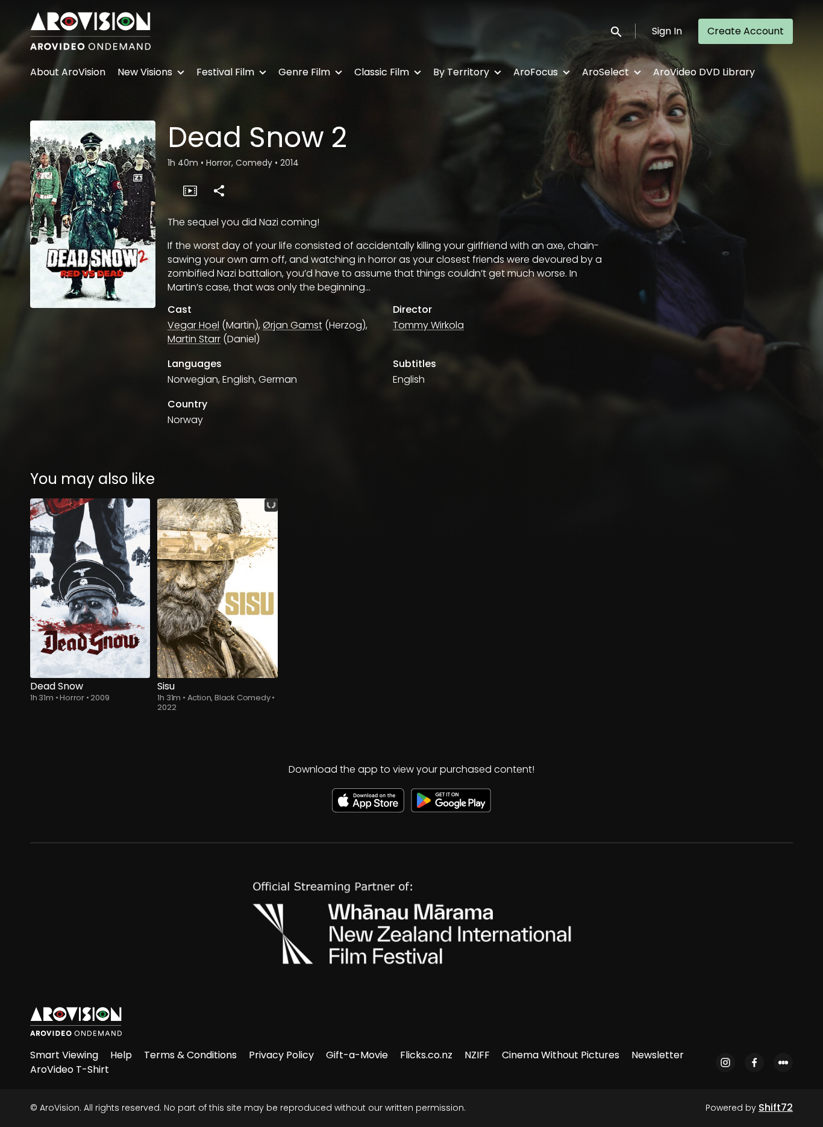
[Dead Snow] (90, 588)
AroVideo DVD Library (704, 72)
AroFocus (535, 72)
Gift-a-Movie (357, 1055)
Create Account (745, 31)
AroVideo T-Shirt (69, 1069)
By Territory (461, 72)
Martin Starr (194, 339)
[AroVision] (76, 1021)
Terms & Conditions (190, 1055)
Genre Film (304, 72)
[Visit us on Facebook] (754, 1062)
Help (121, 1055)
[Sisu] (217, 588)
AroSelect (605, 72)
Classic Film (381, 72)
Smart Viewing (64, 1055)
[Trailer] (189, 190)
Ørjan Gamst (292, 325)
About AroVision (67, 72)
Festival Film (225, 72)
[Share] (218, 190)
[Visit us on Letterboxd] (783, 1062)
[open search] (617, 31)
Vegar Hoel (193, 325)
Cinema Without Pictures (560, 1055)
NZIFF (477, 1055)
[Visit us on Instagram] (725, 1062)
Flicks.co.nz (426, 1055)
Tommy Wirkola (428, 325)
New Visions (144, 72)
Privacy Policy (281, 1055)
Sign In (667, 31)
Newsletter (657, 1055)
